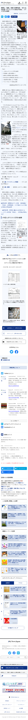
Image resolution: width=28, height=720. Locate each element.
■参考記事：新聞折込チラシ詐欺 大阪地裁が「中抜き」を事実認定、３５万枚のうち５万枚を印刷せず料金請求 (14, 205)
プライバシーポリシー (21, 700)
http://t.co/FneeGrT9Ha (14, 397)
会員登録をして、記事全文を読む (14, 328)
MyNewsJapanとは (15, 697)
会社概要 (21, 708)
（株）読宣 (7, 187)
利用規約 (7, 700)
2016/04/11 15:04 (18, 390)
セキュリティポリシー (7, 704)
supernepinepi (12, 376)
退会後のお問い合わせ (21, 712)
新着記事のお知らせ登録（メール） (15, 341)
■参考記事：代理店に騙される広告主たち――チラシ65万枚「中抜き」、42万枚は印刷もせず (14, 212)
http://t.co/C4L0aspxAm (14, 411)
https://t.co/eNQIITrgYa (14, 385)
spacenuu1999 (12, 403)
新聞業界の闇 (6, 360)
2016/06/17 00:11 (21, 376)
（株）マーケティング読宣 (11, 182)
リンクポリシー (21, 704)
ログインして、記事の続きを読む (14, 333)
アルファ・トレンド (21, 127)
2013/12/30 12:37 (21, 403)
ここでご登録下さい (19, 482)
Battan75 (11, 390)
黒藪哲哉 (16, 13)
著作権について (7, 708)
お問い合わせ (7, 712)
